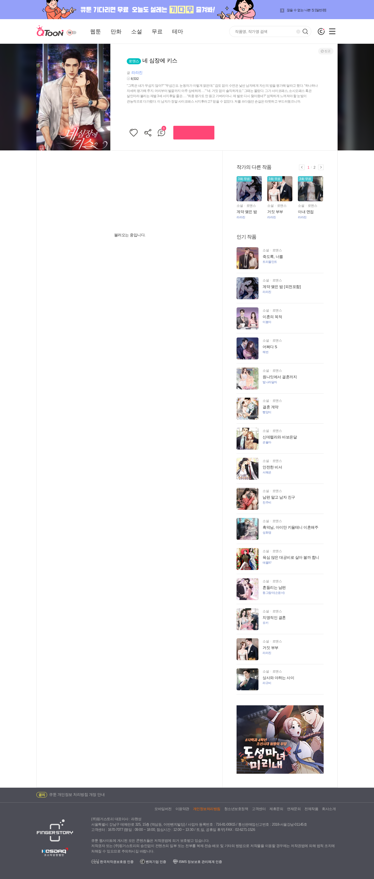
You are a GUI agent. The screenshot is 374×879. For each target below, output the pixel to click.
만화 (116, 31)
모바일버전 (163, 809)
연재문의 (294, 809)
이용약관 (182, 809)
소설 (136, 31)
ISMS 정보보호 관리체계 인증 (200, 862)
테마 (177, 31)
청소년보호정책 (236, 809)
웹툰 (95, 31)
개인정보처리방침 (206, 809)
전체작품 (311, 809)
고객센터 (259, 809)
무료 (157, 31)
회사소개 (329, 809)
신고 (327, 51)
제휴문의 (276, 809)
